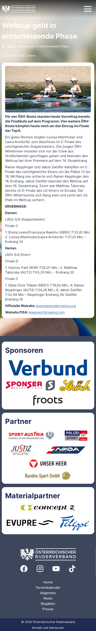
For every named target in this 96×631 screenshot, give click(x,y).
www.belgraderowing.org (56, 306)
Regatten (48, 604)
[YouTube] (56, 569)
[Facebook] (24, 569)
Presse (48, 609)
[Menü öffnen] (87, 9)
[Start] (3, 46)
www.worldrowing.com (47, 312)
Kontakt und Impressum (48, 627)
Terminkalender (48, 587)
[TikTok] (72, 569)
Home (48, 582)
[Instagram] (40, 569)
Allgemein (48, 593)
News (32, 55)
